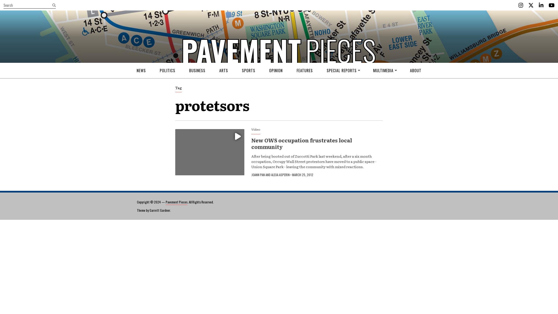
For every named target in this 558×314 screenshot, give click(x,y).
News (141, 70)
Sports (248, 70)
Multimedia (383, 70)
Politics (167, 70)
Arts (223, 70)
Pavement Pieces (176, 202)
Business (197, 70)
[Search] (54, 5)
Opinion (276, 70)
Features (305, 70)
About (415, 70)
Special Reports (342, 70)
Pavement (205, 63)
